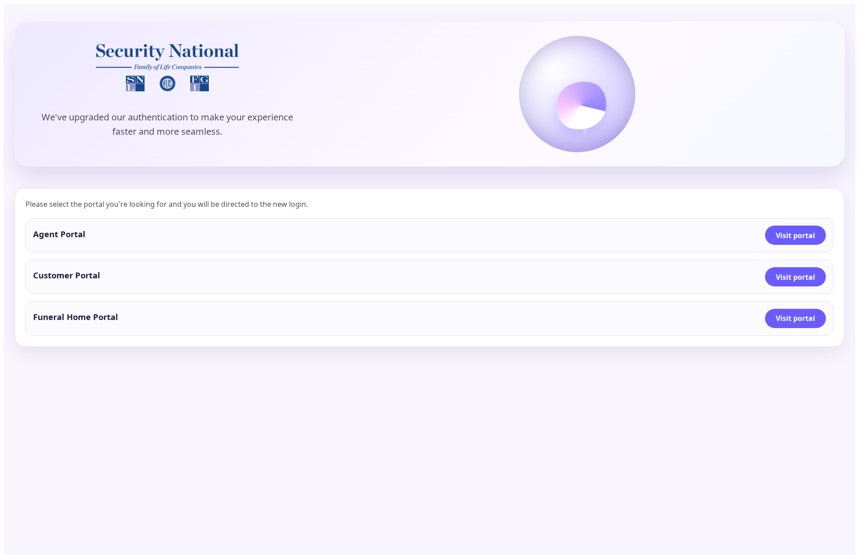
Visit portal (795, 235)
